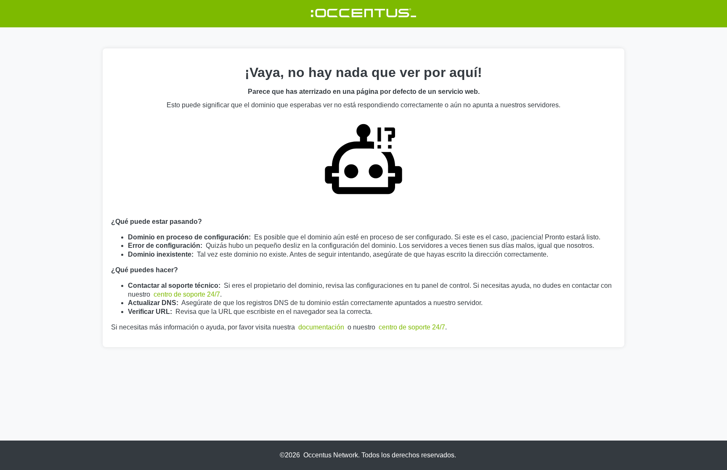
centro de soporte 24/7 (187, 294)
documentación (321, 327)
